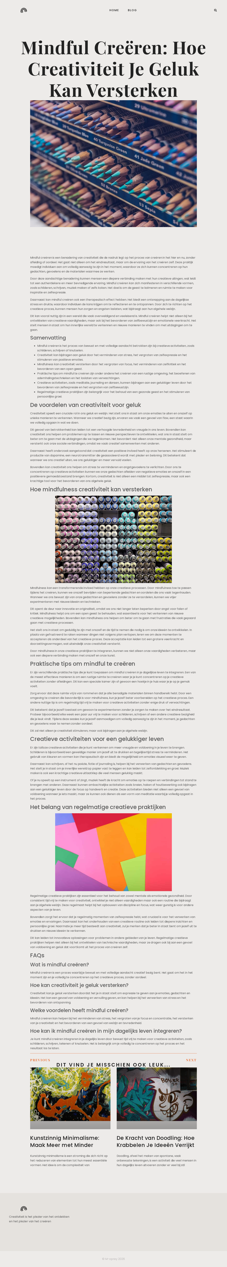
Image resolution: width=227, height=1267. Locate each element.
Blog (132, 10)
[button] (215, 10)
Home (114, 10)
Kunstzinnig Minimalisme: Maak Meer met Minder (64, 1141)
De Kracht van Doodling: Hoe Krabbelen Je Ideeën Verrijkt (156, 1141)
